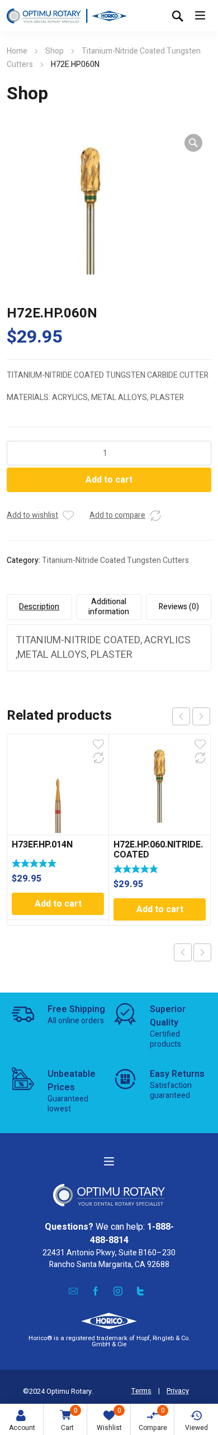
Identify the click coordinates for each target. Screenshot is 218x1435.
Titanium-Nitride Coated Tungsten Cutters (115, 560)
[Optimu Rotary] (67, 15)
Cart (69, 1419)
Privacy (178, 1391)
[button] (193, 143)
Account (22, 1428)
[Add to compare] (155, 515)
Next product (202, 952)
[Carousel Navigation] (191, 716)
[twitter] (140, 1290)
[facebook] (96, 1290)
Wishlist (109, 1419)
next (201, 716)
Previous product (183, 952)
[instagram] (118, 1290)
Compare (153, 1419)
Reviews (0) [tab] (179, 607)
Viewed (196, 1428)
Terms (141, 1391)
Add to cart (109, 480)
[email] (73, 1290)
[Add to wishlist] (68, 515)
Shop (54, 51)
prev (181, 716)
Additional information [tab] (108, 607)
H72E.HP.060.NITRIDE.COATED (158, 849)
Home (17, 51)
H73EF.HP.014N (42, 844)
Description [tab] (39, 607)
